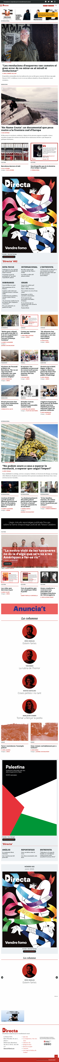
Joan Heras (35, 750)
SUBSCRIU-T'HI (45, 5)
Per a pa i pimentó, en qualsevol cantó (8, 306)
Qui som (25, 1037)
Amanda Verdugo (9, 568)
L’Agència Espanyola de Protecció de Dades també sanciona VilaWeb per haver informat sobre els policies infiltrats (49, 406)
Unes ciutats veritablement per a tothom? (43, 747)
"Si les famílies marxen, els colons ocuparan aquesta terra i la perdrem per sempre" (48, 501)
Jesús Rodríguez (7, 379)
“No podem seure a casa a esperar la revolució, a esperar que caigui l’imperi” (26, 467)
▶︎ (57, 977)
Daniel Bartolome (10, 462)
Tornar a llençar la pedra (29, 718)
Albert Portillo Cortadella (29, 595)
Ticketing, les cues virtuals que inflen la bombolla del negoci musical (10, 271)
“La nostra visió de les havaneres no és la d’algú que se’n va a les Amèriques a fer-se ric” (29, 553)
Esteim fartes (29, 643)
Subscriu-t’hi (26, 1042)
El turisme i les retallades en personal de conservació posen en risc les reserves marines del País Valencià (29, 371)
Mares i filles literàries (27, 288)
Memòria (23, 398)
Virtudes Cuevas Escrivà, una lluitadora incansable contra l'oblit (29, 404)
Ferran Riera (35, 170)
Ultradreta (4, 327)
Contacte (25, 1048)
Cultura (3, 162)
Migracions (4, 84)
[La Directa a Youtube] (52, 2)
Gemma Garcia (26, 508)
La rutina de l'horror (29, 668)
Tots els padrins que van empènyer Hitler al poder (29, 589)
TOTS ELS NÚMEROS (9, 257)
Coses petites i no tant (29, 693)
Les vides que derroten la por (7, 589)
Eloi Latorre (6, 168)
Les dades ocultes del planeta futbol (27, 275)
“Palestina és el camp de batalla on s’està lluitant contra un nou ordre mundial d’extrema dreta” (47, 855)
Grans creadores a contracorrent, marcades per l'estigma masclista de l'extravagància (48, 591)
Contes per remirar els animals (28, 332)
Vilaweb (48, 414)
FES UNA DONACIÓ (51, 5)
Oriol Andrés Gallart (10, 73)
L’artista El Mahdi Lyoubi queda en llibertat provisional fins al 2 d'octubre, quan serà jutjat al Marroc (9, 502)
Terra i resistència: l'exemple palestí (12, 747)
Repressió (43, 398)
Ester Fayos (44, 340)
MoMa (8, 510)
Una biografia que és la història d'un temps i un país (43, 167)
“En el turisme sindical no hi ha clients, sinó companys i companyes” (10, 302)
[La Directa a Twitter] (48, 2)
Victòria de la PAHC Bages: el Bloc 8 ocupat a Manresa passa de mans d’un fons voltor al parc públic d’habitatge (48, 371)
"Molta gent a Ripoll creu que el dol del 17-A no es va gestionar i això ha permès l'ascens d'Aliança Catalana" (9, 336)
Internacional (5, 21)
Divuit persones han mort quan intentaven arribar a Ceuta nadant (9, 404)
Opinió (3, 742)
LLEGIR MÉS (8, 563)
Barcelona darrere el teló (10, 166)
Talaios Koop (45, 1059)
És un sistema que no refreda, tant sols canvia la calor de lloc (29, 304)
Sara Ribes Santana (27, 335)
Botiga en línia (27, 1044)
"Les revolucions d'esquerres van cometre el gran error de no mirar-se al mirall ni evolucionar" (29, 68)
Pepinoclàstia (25, 308)
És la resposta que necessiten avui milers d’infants (27, 299)
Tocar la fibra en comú (9, 285)
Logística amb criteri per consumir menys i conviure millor (10, 292)
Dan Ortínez (5, 132)
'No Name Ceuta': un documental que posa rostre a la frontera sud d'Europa (27, 129)
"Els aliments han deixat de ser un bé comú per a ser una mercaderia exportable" (47, 335)
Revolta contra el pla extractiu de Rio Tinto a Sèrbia (28, 271)
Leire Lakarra (6, 750)
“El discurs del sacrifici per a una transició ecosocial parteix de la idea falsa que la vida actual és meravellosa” (48, 272)
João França (45, 377)
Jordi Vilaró (6, 592)
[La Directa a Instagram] (54, 2)
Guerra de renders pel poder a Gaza (27, 286)
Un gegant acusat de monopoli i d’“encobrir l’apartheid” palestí (9, 276)
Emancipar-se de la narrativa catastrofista (27, 295)
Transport (4, 362)
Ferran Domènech (46, 507)
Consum (23, 327)
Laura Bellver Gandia (28, 409)
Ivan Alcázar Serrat (47, 597)
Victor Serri (8, 62)
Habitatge (43, 362)
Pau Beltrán (25, 377)
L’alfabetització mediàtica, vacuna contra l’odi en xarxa (10, 297)
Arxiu (28, 337)
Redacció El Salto (7, 409)
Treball (23, 362)
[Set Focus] (56, 5)
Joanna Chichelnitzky (7, 345)
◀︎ (2, 977)
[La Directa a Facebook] (45, 2)
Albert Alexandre (7, 342)
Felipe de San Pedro (32, 410)
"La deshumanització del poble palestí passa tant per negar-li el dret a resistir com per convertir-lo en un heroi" (29, 502)
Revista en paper (27, 1046)
